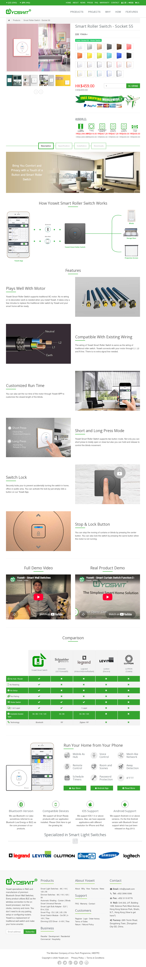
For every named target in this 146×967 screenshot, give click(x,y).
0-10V (61, 921)
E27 (64, 906)
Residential (65, 936)
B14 (42, 909)
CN (65, 912)
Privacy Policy (77, 957)
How (118, 11)
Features (132, 11)
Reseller (44, 936)
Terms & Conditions (95, 957)
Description (46, 145)
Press (90, 2)
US (61, 912)
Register (78, 918)
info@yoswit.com (127, 888)
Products (76, 11)
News (82, 2)
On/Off (62, 915)
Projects (94, 11)
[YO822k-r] (14, 80)
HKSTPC (96, 953)
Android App (103, 788)
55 (46, 891)
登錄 (131, 2)
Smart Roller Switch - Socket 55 (37, 20)
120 (42, 891)
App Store (76, 788)
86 (61, 888)
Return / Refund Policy (84, 924)
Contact (115, 2)
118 (65, 888)
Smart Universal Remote (51, 903)
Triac (47, 918)
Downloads (99, 145)
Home (68, 2)
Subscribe (30, 931)
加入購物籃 (133, 85)
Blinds (68, 900)
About (76, 2)
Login (85, 918)
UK (57, 912)
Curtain (61, 900)
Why (108, 11)
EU (53, 912)
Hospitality (56, 939)
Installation (82, 145)
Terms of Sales (81, 921)
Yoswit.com (63, 957)
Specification (64, 145)
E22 (47, 909)
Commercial (45, 939)
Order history (94, 918)
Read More (130, 788)
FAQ (96, 2)
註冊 (124, 2)
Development (54, 936)
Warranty (104, 2)
